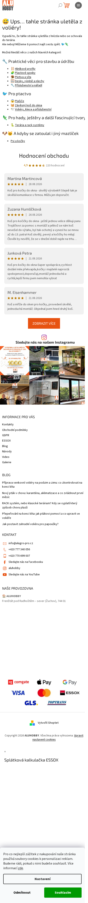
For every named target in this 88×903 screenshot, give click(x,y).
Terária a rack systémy (29, 125)
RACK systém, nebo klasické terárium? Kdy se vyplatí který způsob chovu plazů (39, 505)
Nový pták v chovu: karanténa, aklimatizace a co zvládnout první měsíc (42, 495)
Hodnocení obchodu (44, 155)
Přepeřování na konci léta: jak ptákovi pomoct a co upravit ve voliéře (41, 516)
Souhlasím (63, 892)
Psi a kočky (18, 141)
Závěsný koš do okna (28, 105)
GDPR (5, 435)
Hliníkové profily (25, 69)
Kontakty (8, 424)
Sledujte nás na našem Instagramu (45, 342)
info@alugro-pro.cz (21, 543)
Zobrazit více (44, 323)
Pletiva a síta (23, 77)
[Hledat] (60, 5)
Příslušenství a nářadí (28, 85)
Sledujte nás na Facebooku (26, 562)
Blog (5, 446)
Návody (7, 451)
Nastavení (42, 879)
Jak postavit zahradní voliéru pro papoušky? (30, 524)
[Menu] (78, 5)
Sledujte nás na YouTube (24, 574)
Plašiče (19, 101)
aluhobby (14, 568)
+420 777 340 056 (19, 549)
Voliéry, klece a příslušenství (33, 109)
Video (5, 457)
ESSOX (6, 441)
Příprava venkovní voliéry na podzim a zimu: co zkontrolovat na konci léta (42, 485)
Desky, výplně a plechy (29, 81)
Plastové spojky (25, 73)
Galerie (6, 462)
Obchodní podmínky (15, 430)
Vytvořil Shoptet (48, 723)
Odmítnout (22, 892)
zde (20, 868)
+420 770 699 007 (19, 556)
